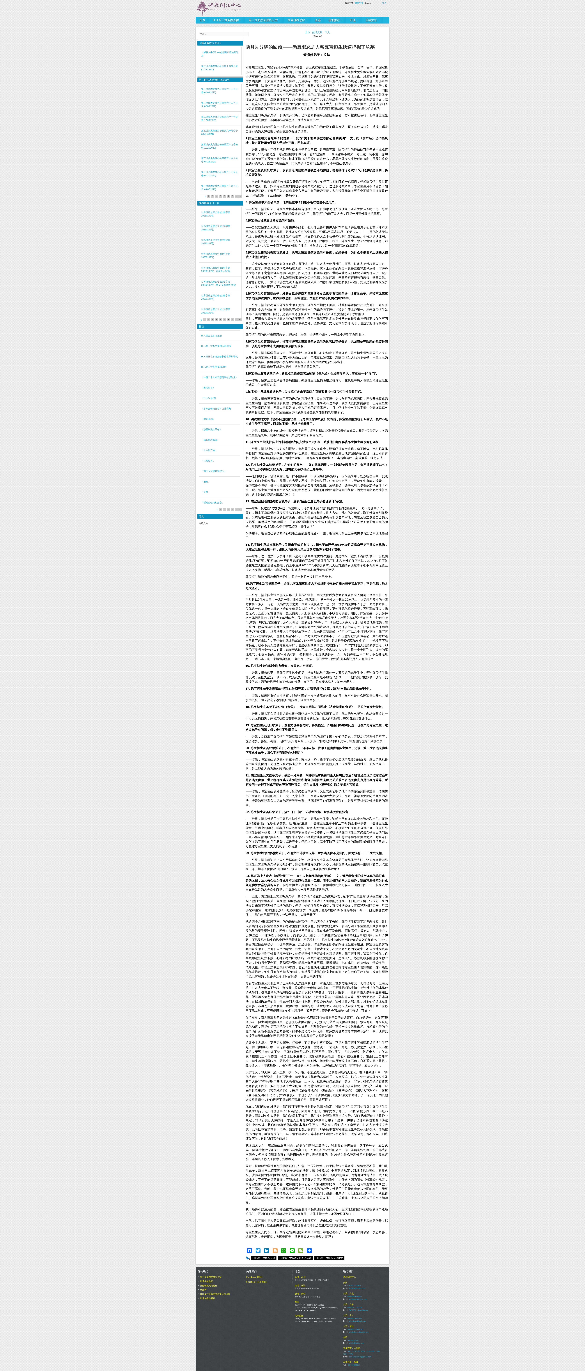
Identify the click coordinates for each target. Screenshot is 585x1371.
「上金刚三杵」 (209, 450)
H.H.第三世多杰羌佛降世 (329, 1258)
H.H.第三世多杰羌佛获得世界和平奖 (219, 356)
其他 (353, 20)
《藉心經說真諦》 (210, 440)
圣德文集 (371, 20)
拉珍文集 (317, 32)
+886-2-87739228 (354, 1307)
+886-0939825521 (354, 1296)
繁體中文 (359, 3)
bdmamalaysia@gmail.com (360, 1357)
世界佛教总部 (297, 20)
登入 (384, 3)
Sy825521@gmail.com (358, 1310)
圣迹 (318, 20)
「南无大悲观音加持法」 (213, 471)
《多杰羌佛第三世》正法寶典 (216, 408)
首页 (202, 20)
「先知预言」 (208, 460)
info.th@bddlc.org (356, 1343)
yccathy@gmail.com (357, 1288)
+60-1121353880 (368, 1351)
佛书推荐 (334, 20)
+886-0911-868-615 (355, 1329)
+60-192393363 (353, 1365)
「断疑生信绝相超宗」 (212, 502)
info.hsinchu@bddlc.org (359, 1332)
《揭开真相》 (208, 419)
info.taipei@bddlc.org (358, 1299)
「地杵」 (205, 481)
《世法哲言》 (208, 387)
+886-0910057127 (354, 1318)
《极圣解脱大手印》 (211, 429)
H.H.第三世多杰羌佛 (226, 20)
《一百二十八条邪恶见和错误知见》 (219, 377)
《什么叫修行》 (209, 398)
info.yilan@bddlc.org (357, 1321)
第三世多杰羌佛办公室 (263, 20)
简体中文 (349, 3)
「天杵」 (205, 492)
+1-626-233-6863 (354, 1286)
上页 (307, 32)
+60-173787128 (353, 1351)
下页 (327, 32)
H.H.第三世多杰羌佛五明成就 (295, 1258)
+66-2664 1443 (353, 1340)
